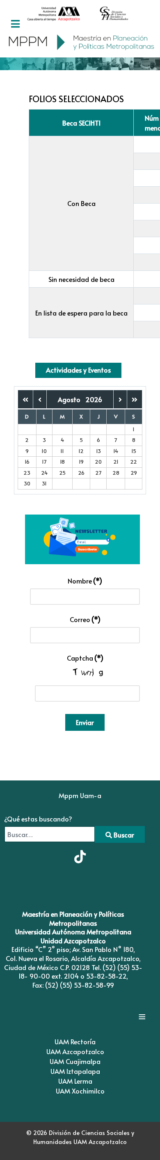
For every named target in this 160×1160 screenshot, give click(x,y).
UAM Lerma (75, 1080)
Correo (85, 619)
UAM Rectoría (75, 1041)
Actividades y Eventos (78, 369)
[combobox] (49, 834)
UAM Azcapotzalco (75, 1051)
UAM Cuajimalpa (75, 1061)
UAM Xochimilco (80, 1090)
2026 (93, 399)
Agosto (71, 399)
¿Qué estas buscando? (38, 818)
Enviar (85, 722)
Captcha (85, 657)
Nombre (85, 580)
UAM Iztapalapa (75, 1070)
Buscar (123, 834)
